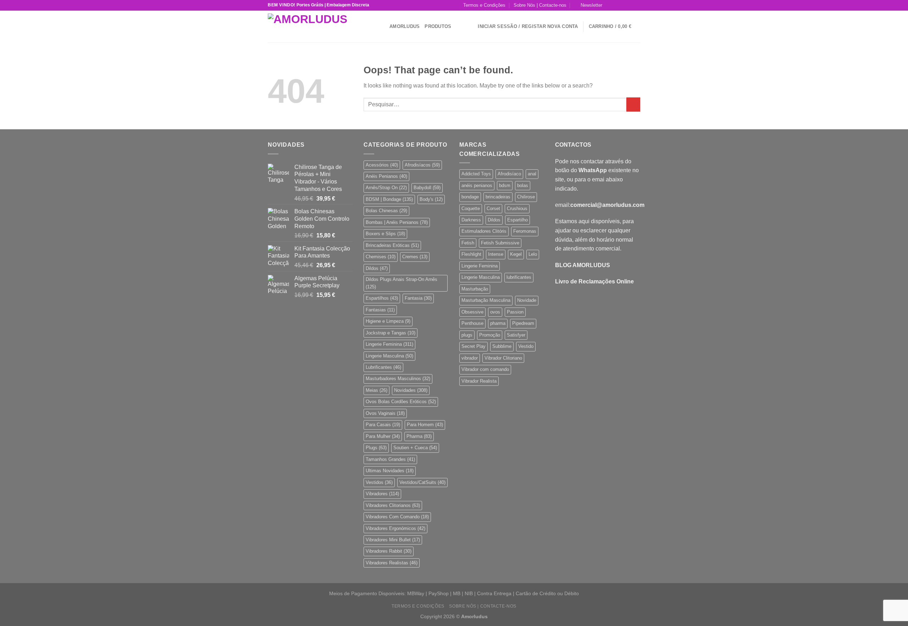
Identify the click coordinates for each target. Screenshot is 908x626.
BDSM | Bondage (389, 199)
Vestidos (379, 482)
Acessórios (382, 165)
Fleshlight (471, 254)
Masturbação (474, 289)
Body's (431, 199)
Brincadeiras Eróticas (392, 245)
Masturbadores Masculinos (398, 378)
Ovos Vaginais (385, 413)
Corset (493, 208)
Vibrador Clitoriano (503, 358)
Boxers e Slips (385, 233)
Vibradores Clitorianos (393, 505)
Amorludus (404, 26)
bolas (522, 185)
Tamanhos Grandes (390, 459)
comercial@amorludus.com (607, 205)
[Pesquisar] (381, 26)
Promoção (489, 335)
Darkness (471, 219)
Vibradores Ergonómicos (395, 528)
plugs (466, 335)
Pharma (419, 436)
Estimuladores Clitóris (483, 231)
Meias (376, 390)
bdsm (504, 185)
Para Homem (425, 424)
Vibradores (382, 493)
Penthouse (472, 323)
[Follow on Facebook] (610, 5)
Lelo (532, 254)
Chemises (380, 256)
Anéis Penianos (386, 176)
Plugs (376, 447)
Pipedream (523, 323)
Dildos (377, 268)
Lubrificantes (383, 367)
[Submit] (633, 104)
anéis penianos (476, 185)
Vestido (525, 346)
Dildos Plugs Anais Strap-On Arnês (401, 283)
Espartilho (517, 219)
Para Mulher (383, 436)
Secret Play (473, 346)
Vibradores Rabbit (388, 551)
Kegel (516, 254)
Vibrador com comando (485, 369)
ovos (495, 312)
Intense (495, 254)
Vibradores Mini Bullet (393, 539)
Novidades (410, 390)
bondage (470, 196)
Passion (515, 312)
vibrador (469, 358)
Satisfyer (516, 335)
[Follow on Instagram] (616, 5)
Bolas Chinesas (386, 210)
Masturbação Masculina (485, 300)
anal (532, 173)
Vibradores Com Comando (397, 516)
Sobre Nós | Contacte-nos (540, 5)
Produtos (438, 26)
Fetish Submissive (500, 243)
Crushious (517, 208)
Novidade (526, 300)
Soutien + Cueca (415, 447)
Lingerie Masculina (389, 356)
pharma (497, 323)
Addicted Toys (476, 173)
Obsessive (472, 312)
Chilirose (526, 196)
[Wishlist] (470, 26)
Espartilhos (382, 298)
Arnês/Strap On (386, 187)
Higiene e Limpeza (388, 321)
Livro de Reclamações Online (594, 281)
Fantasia (418, 298)
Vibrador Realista (479, 381)
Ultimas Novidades (390, 470)
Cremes (414, 256)
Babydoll (427, 187)
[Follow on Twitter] (623, 5)
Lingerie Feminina (389, 344)
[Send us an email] (630, 5)
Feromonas (524, 231)
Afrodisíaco (509, 173)
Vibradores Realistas (391, 562)
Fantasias (380, 309)
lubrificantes (518, 277)
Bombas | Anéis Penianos (397, 222)
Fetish (467, 243)
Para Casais (383, 424)
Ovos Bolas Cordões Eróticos (401, 401)
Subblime (501, 346)
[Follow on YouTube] (637, 5)
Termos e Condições (484, 5)
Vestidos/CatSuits (422, 482)
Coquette (470, 208)
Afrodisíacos (422, 165)
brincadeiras (498, 196)
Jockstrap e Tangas (390, 332)
